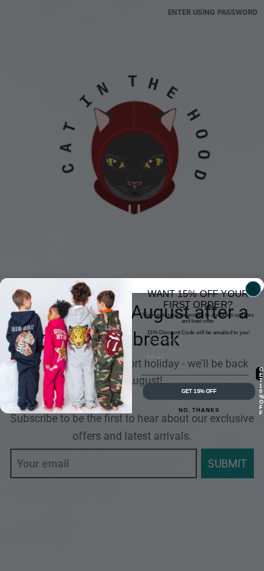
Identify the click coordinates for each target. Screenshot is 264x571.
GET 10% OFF (261, 373)
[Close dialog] (253, 288)
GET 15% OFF (199, 391)
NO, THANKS (199, 410)
